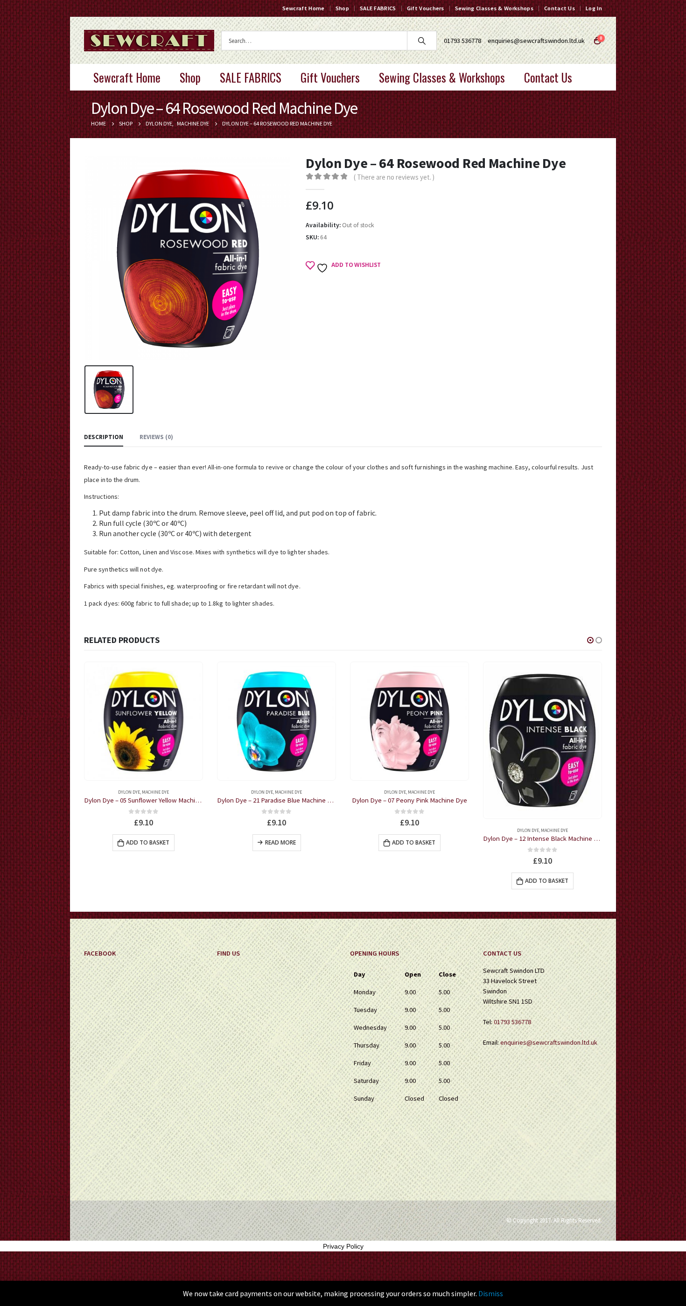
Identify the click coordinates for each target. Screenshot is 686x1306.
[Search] (421, 40)
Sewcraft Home (303, 8)
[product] (143, 721)
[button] (590, 640)
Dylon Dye (129, 792)
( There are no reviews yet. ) (394, 177)
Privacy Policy (343, 1246)
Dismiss (490, 1293)
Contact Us (559, 8)
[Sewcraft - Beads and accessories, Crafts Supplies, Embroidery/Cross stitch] (149, 40)
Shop (342, 8)
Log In (594, 8)
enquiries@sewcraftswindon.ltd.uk (536, 40)
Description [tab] (103, 437)
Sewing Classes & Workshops (494, 8)
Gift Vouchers (425, 8)
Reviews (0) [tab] (156, 437)
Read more (147, 842)
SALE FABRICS (378, 8)
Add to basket (280, 842)
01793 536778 (512, 1022)
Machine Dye (155, 792)
